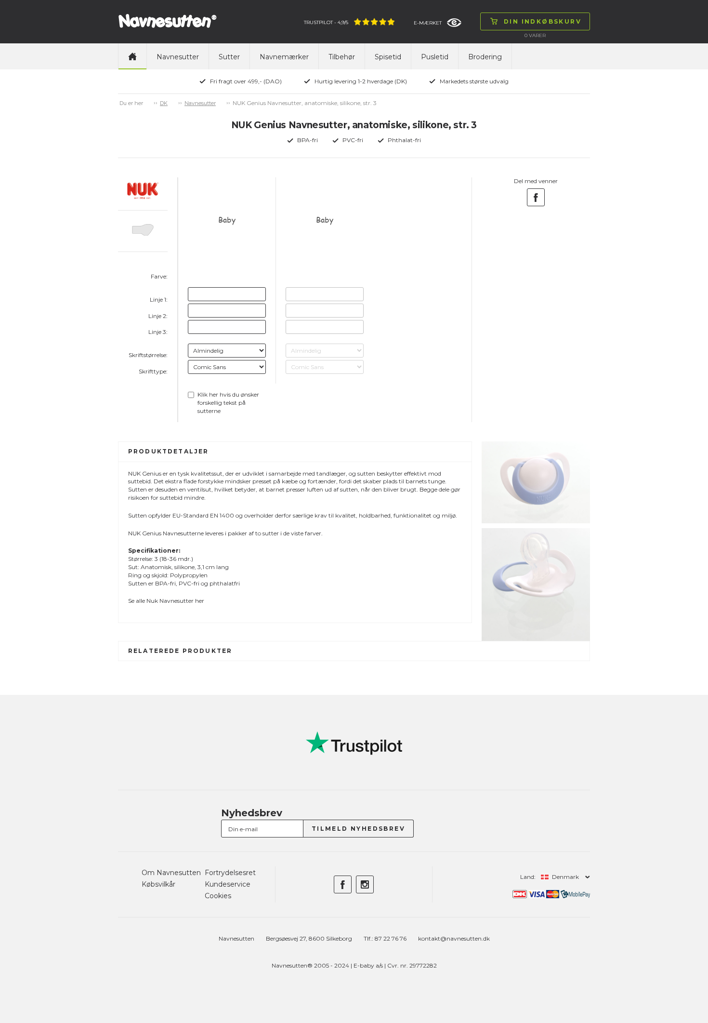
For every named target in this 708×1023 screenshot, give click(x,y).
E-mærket (428, 23)
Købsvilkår (158, 884)
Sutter (229, 57)
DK (164, 103)
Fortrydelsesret (230, 872)
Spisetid (388, 57)
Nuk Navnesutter (170, 600)
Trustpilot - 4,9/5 (326, 22)
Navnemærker (284, 57)
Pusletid (434, 57)
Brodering (485, 57)
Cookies (218, 895)
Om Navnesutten (171, 872)
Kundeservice (227, 884)
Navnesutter (178, 57)
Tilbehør (341, 57)
